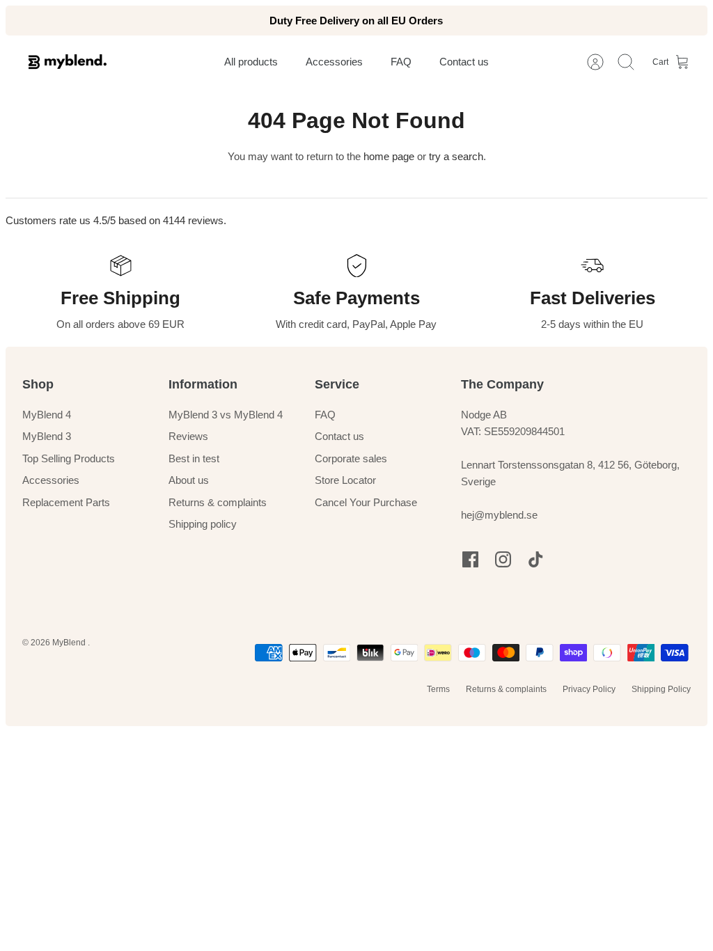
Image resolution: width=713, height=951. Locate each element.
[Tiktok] (535, 559)
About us (189, 480)
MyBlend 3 (46, 436)
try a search (456, 156)
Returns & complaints (218, 502)
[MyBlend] (67, 61)
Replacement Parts (66, 502)
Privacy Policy (589, 689)
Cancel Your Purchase (366, 502)
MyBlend (70, 642)
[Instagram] (503, 559)
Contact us (339, 436)
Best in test (194, 458)
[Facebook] (470, 559)
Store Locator (345, 480)
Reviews (188, 436)
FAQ (325, 415)
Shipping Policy (661, 689)
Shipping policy (203, 524)
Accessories (50, 480)
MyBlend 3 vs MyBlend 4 (226, 415)
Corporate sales (351, 458)
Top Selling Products (68, 458)
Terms (438, 689)
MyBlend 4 (46, 415)
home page (388, 156)
